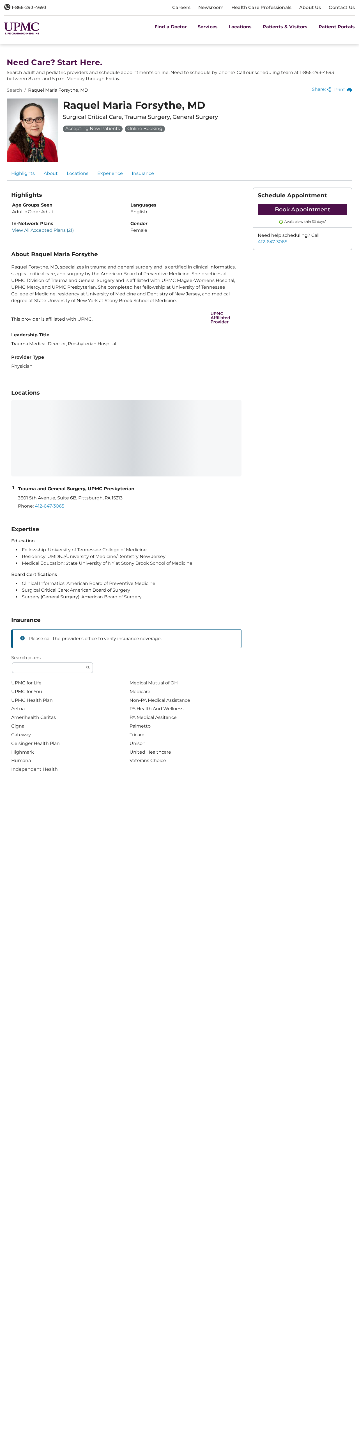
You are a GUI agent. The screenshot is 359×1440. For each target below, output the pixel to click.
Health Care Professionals (261, 7)
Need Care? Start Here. (54, 62)
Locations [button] (240, 26)
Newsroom (211, 7)
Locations (77, 173)
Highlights (23, 173)
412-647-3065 (272, 241)
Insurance (143, 173)
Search (14, 90)
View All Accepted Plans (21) (43, 230)
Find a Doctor (171, 26)
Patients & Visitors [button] (285, 26)
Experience (110, 173)
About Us (310, 7)
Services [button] (208, 26)
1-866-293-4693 (28, 7)
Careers (181, 7)
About (51, 173)
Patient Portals (337, 26)
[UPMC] (21, 28)
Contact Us (342, 7)
